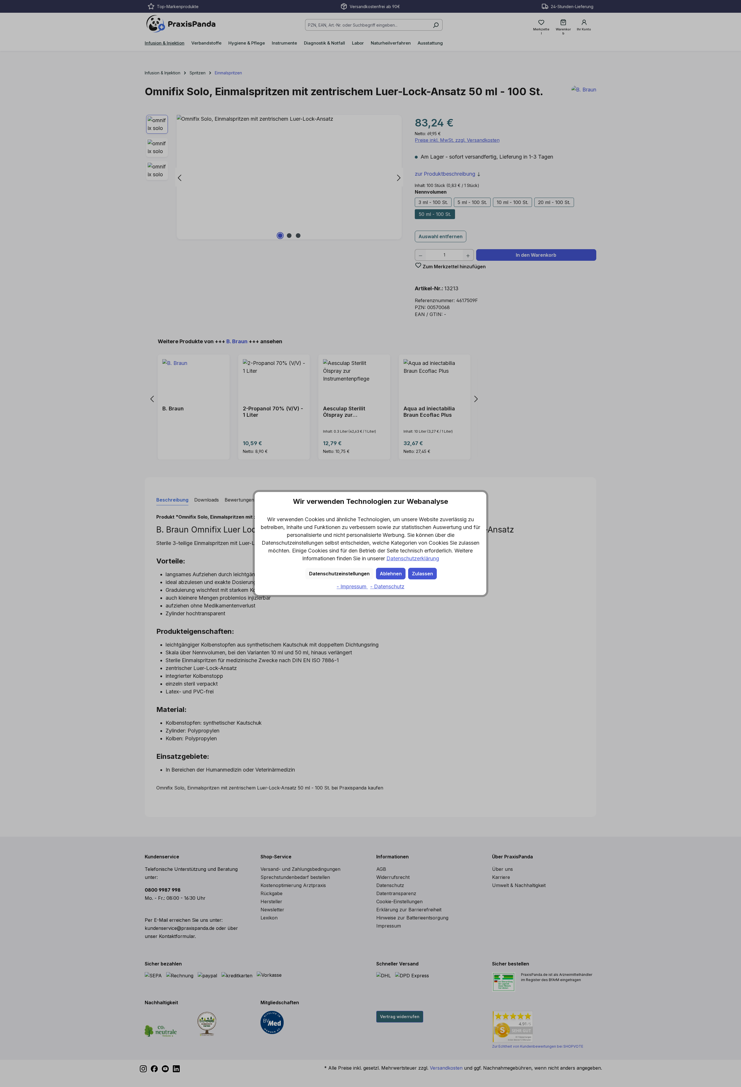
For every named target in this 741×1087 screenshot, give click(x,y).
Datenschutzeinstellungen (339, 573)
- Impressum (352, 586)
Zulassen (422, 573)
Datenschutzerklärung (412, 558)
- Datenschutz (387, 586)
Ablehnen (391, 573)
